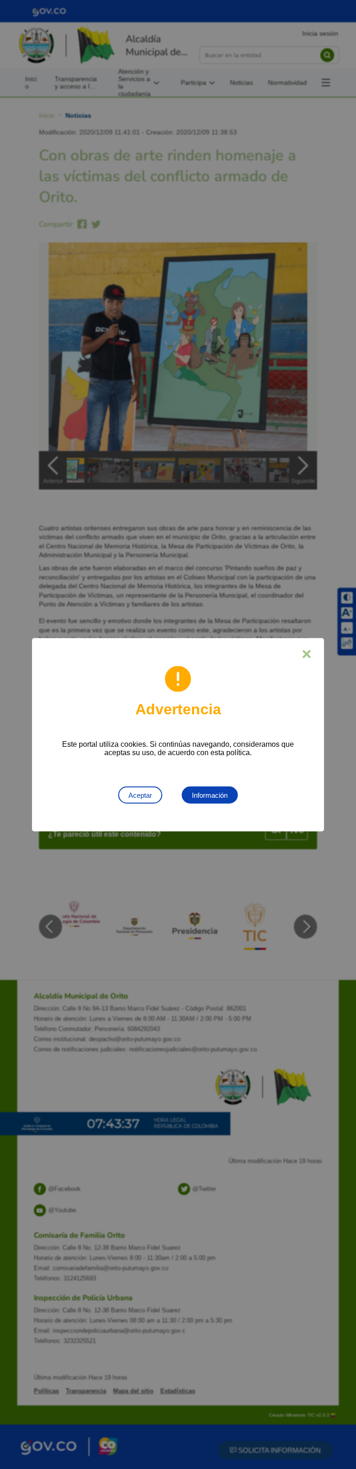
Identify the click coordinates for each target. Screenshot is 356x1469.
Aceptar (140, 795)
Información (210, 795)
